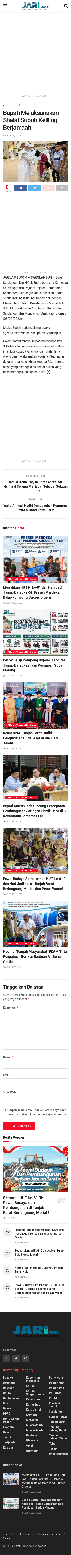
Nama (8, 1057)
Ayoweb (41, 1546)
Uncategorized (59, 1453)
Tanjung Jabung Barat (21, 579)
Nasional (32, 1435)
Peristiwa (55, 1393)
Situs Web (9, 1092)
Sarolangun (56, 1411)
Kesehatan (33, 1399)
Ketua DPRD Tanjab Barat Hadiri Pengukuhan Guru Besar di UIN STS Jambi (30, 738)
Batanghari (10, 1382)
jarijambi (16, 1546)
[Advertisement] (35, 51)
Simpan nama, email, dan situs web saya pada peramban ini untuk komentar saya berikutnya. (37, 1112)
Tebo (52, 1443)
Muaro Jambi (34, 1425)
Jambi (7, 1437)
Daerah (17, 105)
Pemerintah (56, 1382)
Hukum (7, 1432)
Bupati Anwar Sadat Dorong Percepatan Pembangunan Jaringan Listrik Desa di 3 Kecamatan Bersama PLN (34, 811)
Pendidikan (56, 1388)
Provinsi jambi (54, 1405)
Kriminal (31, 1414)
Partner (7, 1538)
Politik (53, 1398)
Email (8, 1074)
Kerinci (30, 1386)
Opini (29, 1445)
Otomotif (32, 1450)
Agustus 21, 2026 (13, 676)
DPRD (7, 1413)
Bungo (7, 1403)
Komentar (11, 1007)
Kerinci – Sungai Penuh (35, 1393)
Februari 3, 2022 (12, 135)
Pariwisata (56, 1377)
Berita (7, 1393)
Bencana (8, 1388)
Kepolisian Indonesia (33, 1379)
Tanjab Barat (57, 1421)
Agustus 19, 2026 (13, 894)
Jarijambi (9, 1442)
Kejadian (8, 1447)
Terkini (53, 1448)
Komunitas (33, 1404)
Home (6, 105)
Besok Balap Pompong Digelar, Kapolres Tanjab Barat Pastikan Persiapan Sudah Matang (34, 665)
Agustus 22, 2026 (13, 603)
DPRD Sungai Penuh (11, 1420)
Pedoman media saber (48, 1534)
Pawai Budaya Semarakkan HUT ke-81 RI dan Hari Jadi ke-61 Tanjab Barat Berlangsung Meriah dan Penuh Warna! (34, 884)
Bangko (8, 1377)
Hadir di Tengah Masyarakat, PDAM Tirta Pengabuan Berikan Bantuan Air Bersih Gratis (35, 957)
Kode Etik (8, 1534)
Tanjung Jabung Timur (58, 1437)
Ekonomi (9, 1427)
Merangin (32, 1419)
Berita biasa (11, 1398)
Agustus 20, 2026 (13, 748)
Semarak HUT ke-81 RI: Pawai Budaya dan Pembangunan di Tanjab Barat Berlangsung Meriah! (26, 1205)
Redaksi (24, 1534)
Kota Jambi (33, 1409)
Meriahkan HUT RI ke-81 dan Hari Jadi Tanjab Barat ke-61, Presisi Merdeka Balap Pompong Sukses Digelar (33, 592)
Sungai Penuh (58, 1416)
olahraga (32, 1440)
